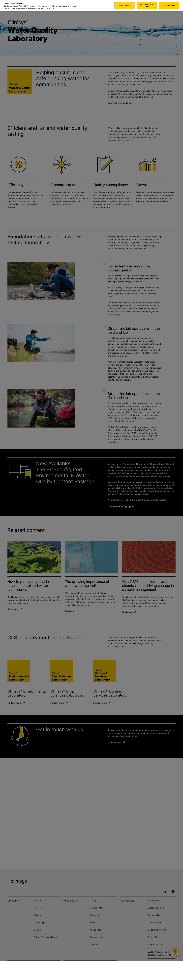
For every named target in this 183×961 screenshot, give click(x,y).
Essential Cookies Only (147, 5)
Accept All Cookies (168, 5)
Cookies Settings (124, 5)
